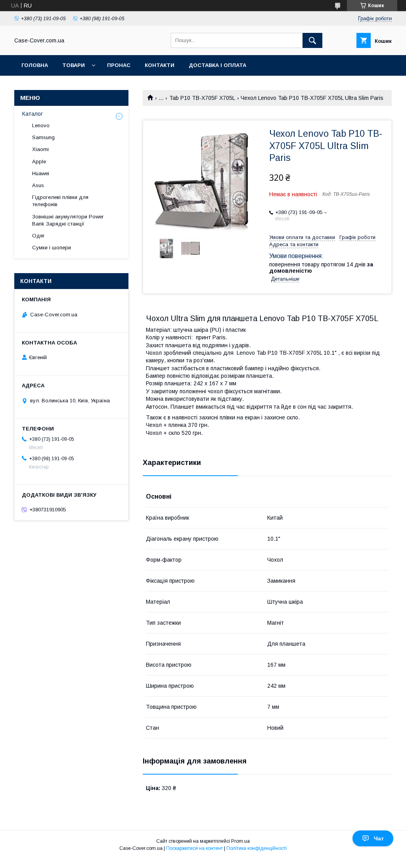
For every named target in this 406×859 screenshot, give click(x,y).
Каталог (32, 114)
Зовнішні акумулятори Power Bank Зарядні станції (67, 220)
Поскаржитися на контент (194, 848)
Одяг (38, 236)
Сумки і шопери (51, 248)
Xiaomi (40, 149)
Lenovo (41, 125)
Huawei (40, 173)
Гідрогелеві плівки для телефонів (60, 200)
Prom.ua (240, 841)
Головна (34, 65)
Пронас (118, 65)
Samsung (43, 137)
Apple (39, 162)
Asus (38, 185)
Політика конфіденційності (256, 848)
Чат (379, 838)
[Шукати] (312, 40)
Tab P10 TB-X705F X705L (202, 98)
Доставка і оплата (217, 65)
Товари (73, 65)
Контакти (159, 65)
